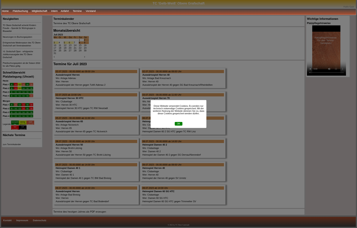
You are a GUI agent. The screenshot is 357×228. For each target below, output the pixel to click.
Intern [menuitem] (54, 11)
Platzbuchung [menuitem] (20, 11)
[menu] (178, 11)
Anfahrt (65, 11)
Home (5, 11)
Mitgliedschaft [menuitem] (39, 11)
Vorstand (91, 11)
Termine (77, 11)
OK (178, 124)
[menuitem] (6, 11)
